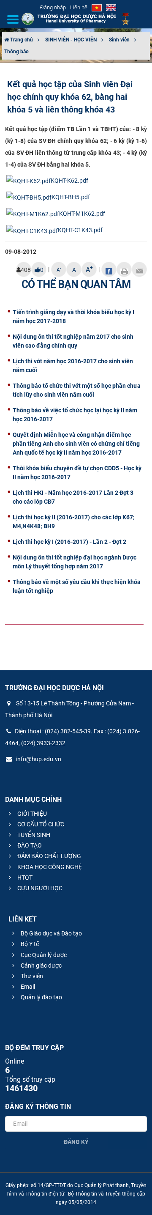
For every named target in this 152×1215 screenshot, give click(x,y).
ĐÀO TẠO (29, 845)
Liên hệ (78, 7)
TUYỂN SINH (33, 834)
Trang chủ (21, 40)
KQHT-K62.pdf (69, 180)
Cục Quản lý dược (43, 955)
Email (27, 986)
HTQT (24, 877)
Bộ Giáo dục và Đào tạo (50, 933)
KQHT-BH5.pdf (71, 197)
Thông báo (16, 52)
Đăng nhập (53, 7)
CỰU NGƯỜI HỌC (39, 888)
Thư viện (31, 976)
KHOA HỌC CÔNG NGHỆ (49, 867)
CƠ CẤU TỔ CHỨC (40, 824)
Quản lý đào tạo (40, 997)
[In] (124, 269)
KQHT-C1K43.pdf (80, 230)
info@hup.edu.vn (38, 759)
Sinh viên (119, 40)
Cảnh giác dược (40, 965)
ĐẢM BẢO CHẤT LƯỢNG (48, 856)
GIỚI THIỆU (31, 813)
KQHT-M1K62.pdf (82, 213)
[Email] (139, 269)
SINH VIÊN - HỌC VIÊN (71, 40)
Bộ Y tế (29, 944)
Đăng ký (76, 1141)
